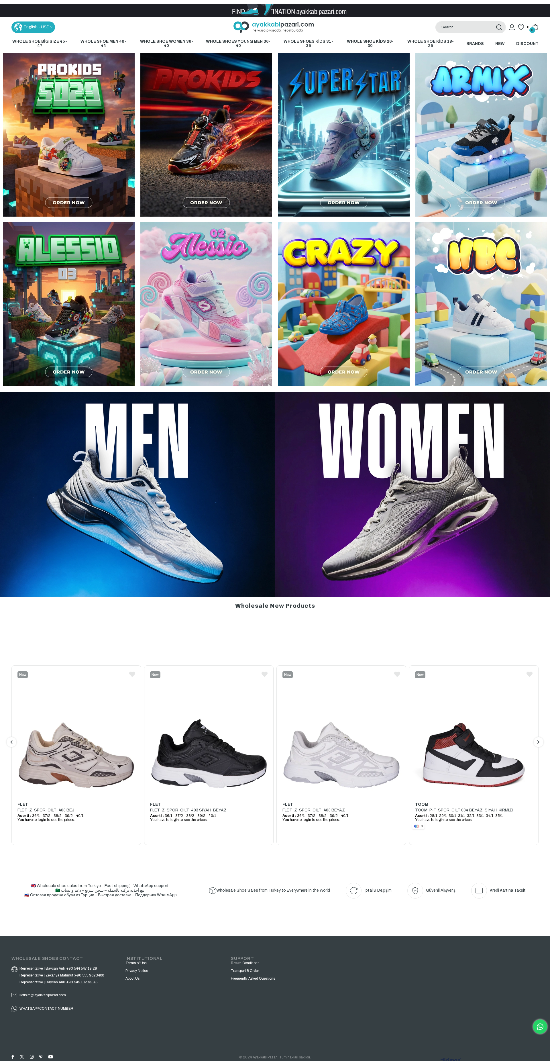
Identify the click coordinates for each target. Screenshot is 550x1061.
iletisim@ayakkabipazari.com (42, 995)
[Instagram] (32, 1057)
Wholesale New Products (275, 606)
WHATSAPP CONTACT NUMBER (46, 1009)
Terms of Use (136, 963)
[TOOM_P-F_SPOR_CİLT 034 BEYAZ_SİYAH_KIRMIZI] (209, 731)
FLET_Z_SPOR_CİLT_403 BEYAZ (48, 810)
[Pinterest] (40, 1057)
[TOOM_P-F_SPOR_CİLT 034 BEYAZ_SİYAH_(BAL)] (341, 668)
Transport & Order (245, 971)
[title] (69, 304)
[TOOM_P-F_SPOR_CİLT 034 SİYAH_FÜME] (474, 668)
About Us (132, 978)
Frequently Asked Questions (253, 978)
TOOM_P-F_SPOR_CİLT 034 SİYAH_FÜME (454, 684)
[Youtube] (50, 1057)
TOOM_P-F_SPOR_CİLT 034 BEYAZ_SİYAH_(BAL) (329, 684)
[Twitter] (22, 1057)
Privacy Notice (136, 971)
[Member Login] (512, 27)
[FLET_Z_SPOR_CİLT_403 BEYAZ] (76, 731)
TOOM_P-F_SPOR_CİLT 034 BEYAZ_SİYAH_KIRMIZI (199, 810)
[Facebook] (12, 1057)
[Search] (499, 27)
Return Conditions (245, 963)
